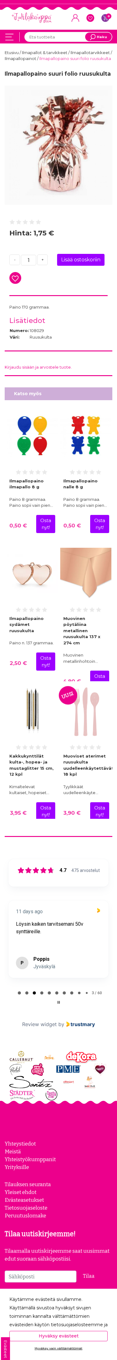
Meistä (13, 1151)
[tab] (19, 993)
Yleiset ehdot (21, 1192)
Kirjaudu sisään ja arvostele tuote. (38, 367)
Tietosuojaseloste (26, 1208)
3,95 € (18, 813)
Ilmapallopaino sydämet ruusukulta (26, 624)
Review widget (39, 1024)
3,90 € (71, 813)
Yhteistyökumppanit (30, 1159)
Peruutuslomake (25, 1215)
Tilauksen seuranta (28, 1184)
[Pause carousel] (59, 1002)
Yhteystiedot (20, 1144)
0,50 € (18, 525)
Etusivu (12, 52)
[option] (58, 145)
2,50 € (18, 663)
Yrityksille (17, 1167)
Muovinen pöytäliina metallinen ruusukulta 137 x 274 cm (81, 630)
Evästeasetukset (24, 1200)
